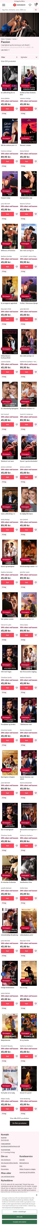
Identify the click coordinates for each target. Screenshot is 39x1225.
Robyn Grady (5, 1099)
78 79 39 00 (5, 1140)
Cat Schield (24, 256)
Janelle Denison (6, 888)
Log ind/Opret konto (7, 1176)
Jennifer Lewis (24, 572)
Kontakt (22, 1160)
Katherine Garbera (26, 362)
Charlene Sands (6, 677)
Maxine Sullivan (25, 204)
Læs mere (4, 50)
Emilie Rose (24, 888)
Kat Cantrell (5, 414)
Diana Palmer (24, 151)
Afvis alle (19, 1217)
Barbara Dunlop (6, 256)
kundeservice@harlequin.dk (10, 1146)
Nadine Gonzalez (6, 572)
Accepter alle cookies (19, 1222)
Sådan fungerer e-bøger (28, 1169)
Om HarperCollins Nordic (9, 1163)
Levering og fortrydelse (27, 1172)
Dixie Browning (25, 1099)
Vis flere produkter (19, 1123)
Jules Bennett (5, 204)
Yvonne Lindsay (25, 98)
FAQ (21, 1166)
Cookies (3, 1166)
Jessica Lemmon (6, 467)
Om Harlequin (5, 1160)
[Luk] (36, 1195)
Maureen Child (6, 309)
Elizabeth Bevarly (6, 1046)
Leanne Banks (5, 362)
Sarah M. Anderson (26, 414)
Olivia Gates (24, 625)
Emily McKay (5, 519)
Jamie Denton (5, 993)
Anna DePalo (5, 98)
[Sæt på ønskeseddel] (16, 109)
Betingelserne (24, 1163)
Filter (3, 57)
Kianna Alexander (26, 730)
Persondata (5, 1169)
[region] (19, 1208)
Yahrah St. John (6, 625)
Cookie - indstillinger (19, 1211)
